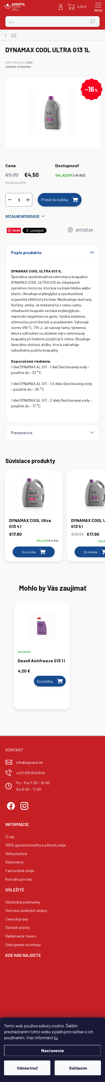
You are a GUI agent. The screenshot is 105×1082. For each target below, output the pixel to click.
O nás (10, 836)
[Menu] (98, 6)
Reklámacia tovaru (20, 936)
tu (56, 1037)
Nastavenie (52, 1050)
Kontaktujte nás (18, 879)
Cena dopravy (16, 919)
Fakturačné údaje (19, 870)
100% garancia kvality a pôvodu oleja (35, 845)
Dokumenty (14, 862)
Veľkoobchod (16, 853)
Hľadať (92, 21)
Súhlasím (78, 1067)
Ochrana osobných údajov (26, 910)
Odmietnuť (27, 1067)
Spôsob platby (17, 927)
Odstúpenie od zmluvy (23, 944)
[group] (52, 658)
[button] (42, 677)
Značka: (18, 66)
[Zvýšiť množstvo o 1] (28, 199)
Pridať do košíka (54, 199)
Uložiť (16, 230)
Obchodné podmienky (22, 902)
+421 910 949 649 (30, 773)
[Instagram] (23, 805)
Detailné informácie (22, 216)
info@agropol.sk (29, 762)
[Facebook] (10, 805)
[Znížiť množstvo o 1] (10, 199)
